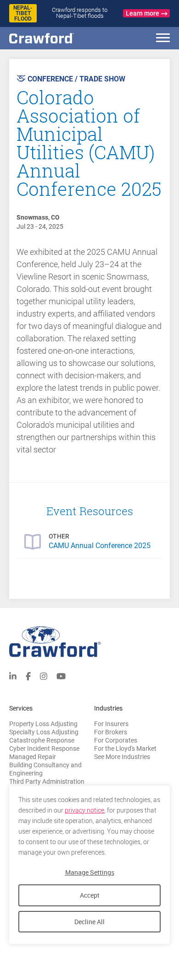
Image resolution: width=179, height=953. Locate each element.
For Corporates (115, 740)
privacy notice (84, 810)
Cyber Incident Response (44, 748)
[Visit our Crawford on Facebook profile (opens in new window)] (28, 675)
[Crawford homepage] (89, 641)
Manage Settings (89, 872)
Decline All (89, 921)
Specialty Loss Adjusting (43, 732)
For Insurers (111, 723)
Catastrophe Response (41, 740)
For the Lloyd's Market (125, 748)
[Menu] (162, 39)
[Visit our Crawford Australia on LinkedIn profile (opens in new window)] (13, 675)
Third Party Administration (46, 781)
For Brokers (110, 732)
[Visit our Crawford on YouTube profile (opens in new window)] (61, 675)
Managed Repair (32, 756)
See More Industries (122, 756)
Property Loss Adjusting (43, 723)
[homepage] (57, 38)
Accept (90, 895)
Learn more (142, 13)
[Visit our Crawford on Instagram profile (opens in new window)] (43, 675)
